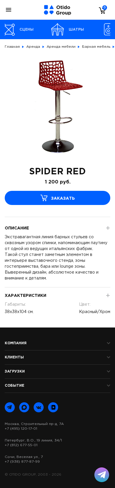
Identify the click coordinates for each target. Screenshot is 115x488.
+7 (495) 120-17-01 (21, 428)
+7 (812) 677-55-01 (21, 445)
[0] (101, 10)
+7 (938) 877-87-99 (22, 461)
